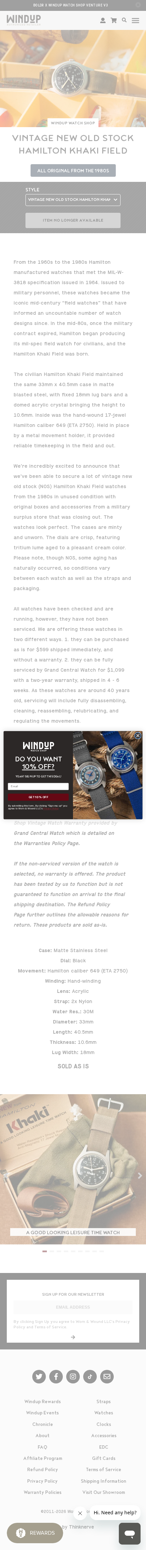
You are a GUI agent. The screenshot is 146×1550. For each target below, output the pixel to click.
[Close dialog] (138, 735)
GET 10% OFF (38, 797)
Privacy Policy (51, 808)
